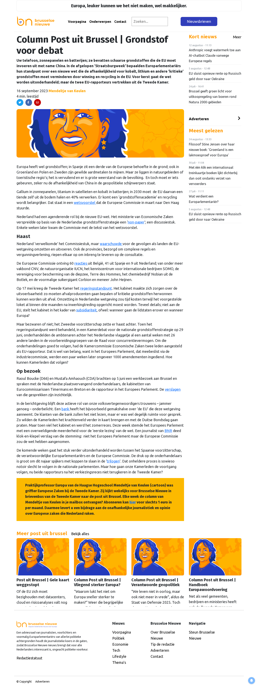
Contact (120, 21)
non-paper (136, 222)
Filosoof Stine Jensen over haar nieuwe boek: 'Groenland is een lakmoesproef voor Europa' (212, 149)
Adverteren (199, 119)
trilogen (113, 461)
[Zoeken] (174, 21)
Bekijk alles (80, 534)
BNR (168, 431)
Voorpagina (77, 21)
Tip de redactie (163, 644)
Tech (116, 650)
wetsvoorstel (85, 202)
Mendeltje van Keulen (67, 91)
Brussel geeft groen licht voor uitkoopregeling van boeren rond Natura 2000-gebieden (212, 96)
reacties (81, 263)
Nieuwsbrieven (199, 21)
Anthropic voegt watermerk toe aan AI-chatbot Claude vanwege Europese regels (215, 55)
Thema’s (119, 662)
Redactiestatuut (29, 658)
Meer (237, 37)
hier (132, 502)
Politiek (118, 638)
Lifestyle (119, 656)
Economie (120, 644)
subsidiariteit (86, 310)
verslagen (173, 389)
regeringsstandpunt (96, 288)
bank (65, 409)
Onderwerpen (100, 21)
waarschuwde (111, 244)
